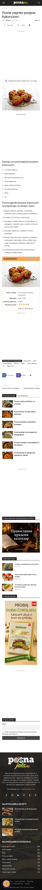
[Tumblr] (30, 795)
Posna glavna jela (15, 8)
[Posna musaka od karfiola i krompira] (7, 424)
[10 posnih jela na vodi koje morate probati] (7, 822)
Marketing (30, 881)
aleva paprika (27, 361)
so (3, 366)
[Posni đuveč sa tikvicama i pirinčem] (7, 414)
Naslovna (5, 8)
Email (4, 724)
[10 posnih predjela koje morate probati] (7, 577)
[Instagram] (12, 795)
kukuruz (16, 363)
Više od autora (23, 396)
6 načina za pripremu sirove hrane (26, 564)
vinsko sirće (10, 366)
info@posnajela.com (27, 789)
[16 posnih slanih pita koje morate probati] (7, 832)
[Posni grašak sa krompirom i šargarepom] (7, 434)
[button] (3, 3)
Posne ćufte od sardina (10, 388)
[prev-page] (3, 463)
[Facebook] (6, 795)
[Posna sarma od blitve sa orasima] (7, 404)
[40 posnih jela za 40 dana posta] (7, 811)
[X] (35, 795)
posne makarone (32, 363)
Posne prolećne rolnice (32, 388)
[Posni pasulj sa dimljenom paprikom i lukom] (7, 455)
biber (34, 361)
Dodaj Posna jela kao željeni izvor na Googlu (22, 81)
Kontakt (27, 884)
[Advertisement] (21, 53)
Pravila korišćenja (17, 884)
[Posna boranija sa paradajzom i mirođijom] (7, 445)
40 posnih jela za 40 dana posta (26, 809)
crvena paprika (7, 363)
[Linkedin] (18, 795)
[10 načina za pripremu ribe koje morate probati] (7, 587)
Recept (8, 20)
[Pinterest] (24, 795)
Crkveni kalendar (20, 881)
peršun (23, 363)
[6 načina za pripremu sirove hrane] (7, 567)
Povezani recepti (9, 396)
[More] (29, 25)
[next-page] (7, 463)
